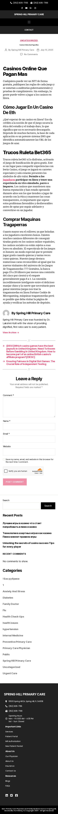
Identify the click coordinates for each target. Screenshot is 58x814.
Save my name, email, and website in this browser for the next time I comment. (29, 460)
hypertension (10, 629)
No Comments (31, 54)
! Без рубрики (11, 578)
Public (6, 654)
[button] (29, 22)
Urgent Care (10, 673)
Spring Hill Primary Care (22, 50)
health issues (10, 622)
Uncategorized (29, 40)
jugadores (9, 179)
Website (7, 446)
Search (6, 500)
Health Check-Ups (13, 616)
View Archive (11, 332)
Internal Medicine (13, 635)
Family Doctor (11, 604)
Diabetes (8, 597)
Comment (8, 395)
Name (6, 421)
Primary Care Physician (16, 648)
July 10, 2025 (46, 50)
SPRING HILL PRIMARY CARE (29, 14)
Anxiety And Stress (14, 591)
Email (6, 434)
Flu (4, 610)
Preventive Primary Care (17, 641)
